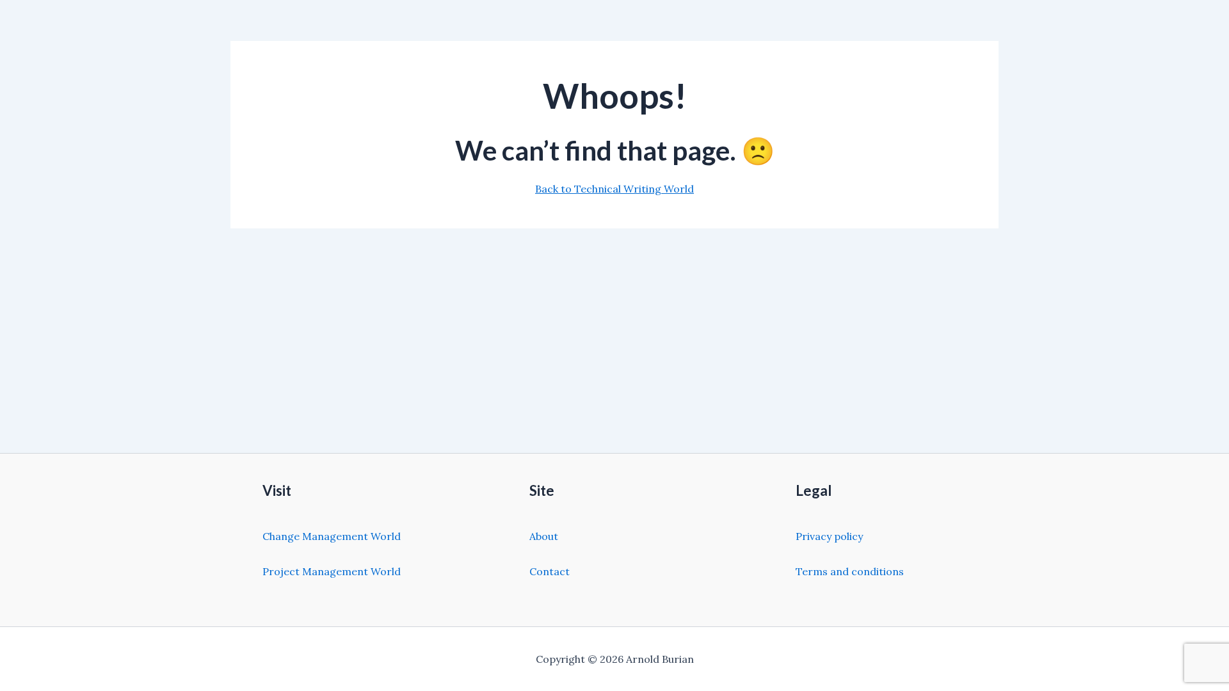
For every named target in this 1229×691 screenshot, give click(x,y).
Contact (549, 571)
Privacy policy (829, 536)
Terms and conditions (850, 571)
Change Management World (331, 536)
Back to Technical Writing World (614, 188)
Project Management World (331, 571)
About (543, 536)
